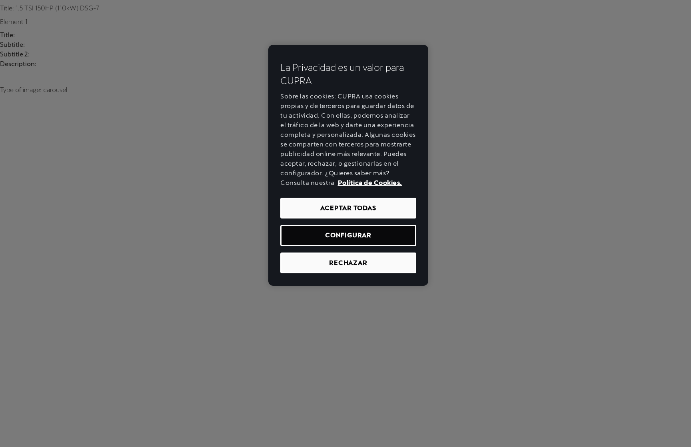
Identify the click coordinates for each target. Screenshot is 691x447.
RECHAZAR (348, 263)
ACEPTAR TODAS (348, 208)
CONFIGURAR (348, 235)
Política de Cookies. (370, 182)
